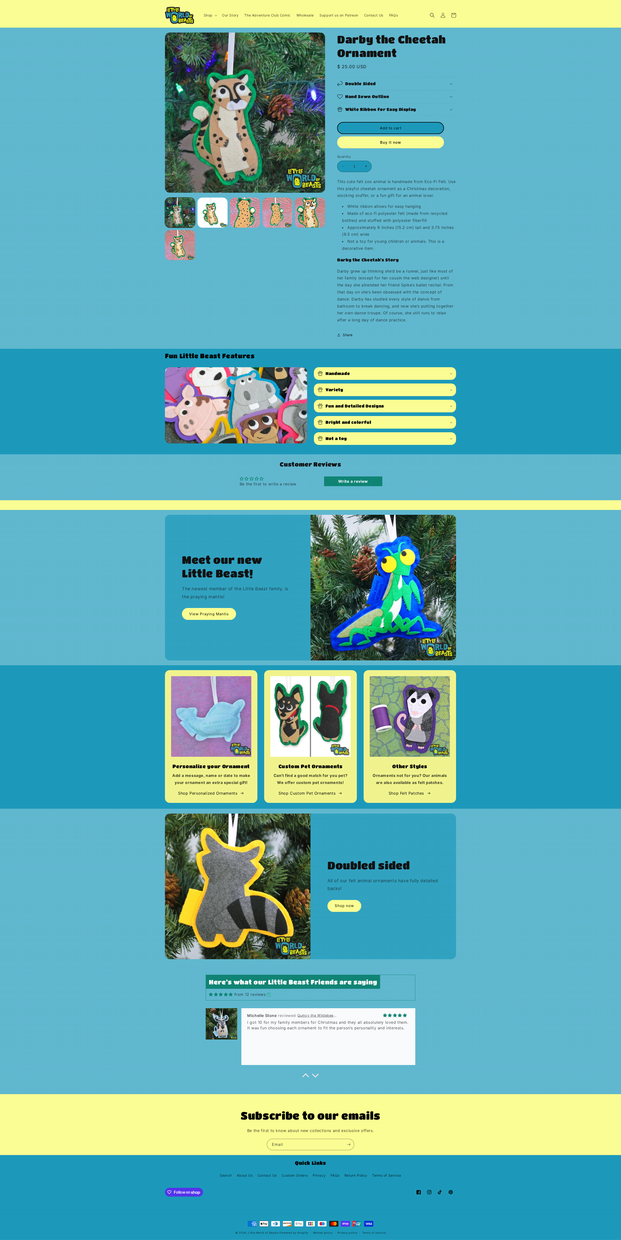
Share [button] (348, 335)
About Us (245, 1175)
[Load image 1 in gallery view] (180, 213)
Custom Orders (295, 1175)
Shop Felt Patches (406, 793)
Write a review (353, 481)
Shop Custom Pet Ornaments (306, 793)
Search (226, 1175)
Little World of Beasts (263, 1232)
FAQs (335, 1175)
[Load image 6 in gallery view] (180, 245)
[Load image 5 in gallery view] (310, 213)
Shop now (344, 905)
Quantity (344, 156)
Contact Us (267, 1175)
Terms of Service (386, 1175)
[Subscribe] (348, 1144)
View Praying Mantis (209, 614)
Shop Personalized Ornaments (207, 793)
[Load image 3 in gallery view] (245, 213)
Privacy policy (347, 1232)
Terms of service (374, 1232)
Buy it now (390, 142)
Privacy (319, 1175)
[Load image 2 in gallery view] (212, 213)
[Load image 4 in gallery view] (277, 213)
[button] (210, 15)
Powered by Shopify (293, 1232)
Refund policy (323, 1232)
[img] (221, 994)
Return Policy (355, 1175)
